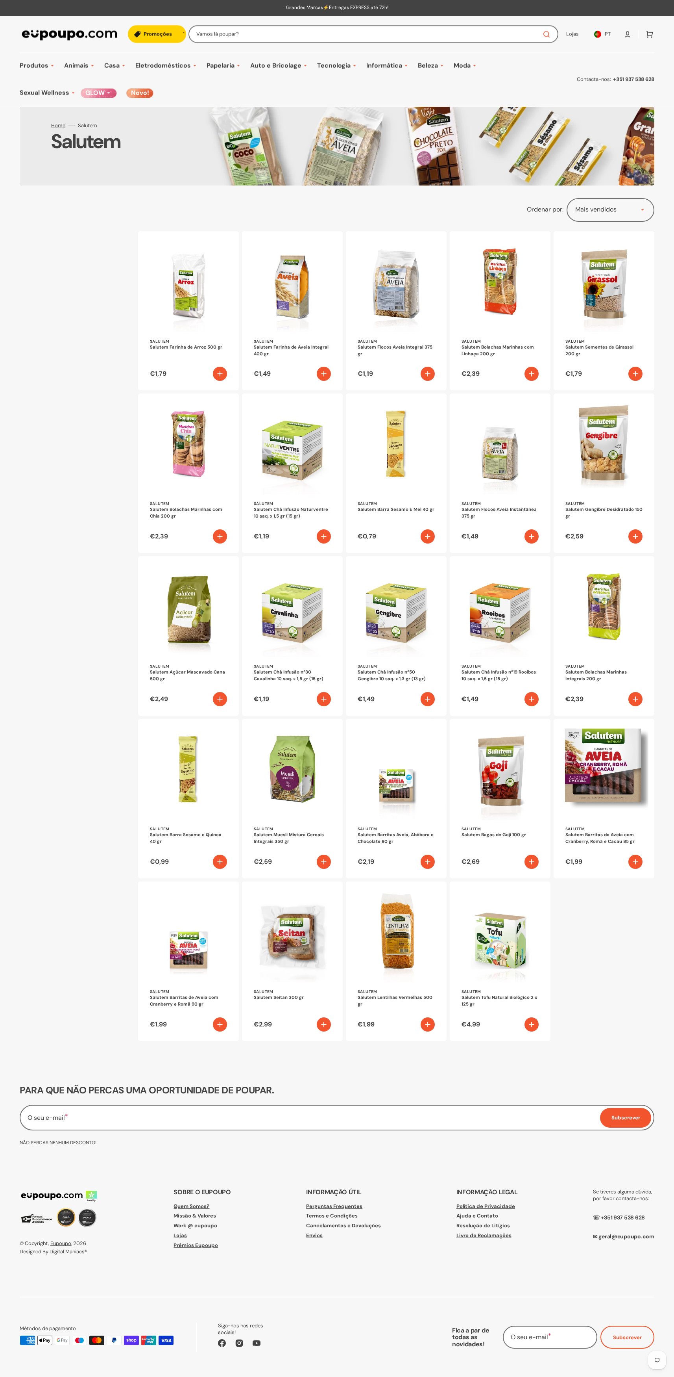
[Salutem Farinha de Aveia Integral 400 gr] (292, 311)
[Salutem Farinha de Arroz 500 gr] (188, 311)
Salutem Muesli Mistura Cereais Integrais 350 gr (289, 838)
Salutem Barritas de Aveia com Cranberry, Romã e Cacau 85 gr (600, 838)
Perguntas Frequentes (334, 1206)
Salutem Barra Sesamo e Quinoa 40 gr (186, 838)
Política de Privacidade (485, 1206)
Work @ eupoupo (195, 1225)
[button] (627, 34)
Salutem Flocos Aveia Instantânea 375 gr (499, 513)
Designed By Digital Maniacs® (53, 1251)
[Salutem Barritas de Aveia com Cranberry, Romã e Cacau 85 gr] (604, 798)
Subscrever (627, 1337)
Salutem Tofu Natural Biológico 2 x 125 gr (499, 1001)
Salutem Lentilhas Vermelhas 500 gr (395, 1001)
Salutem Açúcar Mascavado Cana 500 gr (187, 675)
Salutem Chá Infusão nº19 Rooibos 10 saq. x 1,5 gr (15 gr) (499, 675)
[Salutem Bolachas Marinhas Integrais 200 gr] (604, 636)
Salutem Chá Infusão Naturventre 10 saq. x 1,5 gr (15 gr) (291, 513)
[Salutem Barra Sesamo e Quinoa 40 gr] (188, 798)
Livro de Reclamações (484, 1235)
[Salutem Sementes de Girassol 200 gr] (604, 311)
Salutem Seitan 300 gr (279, 997)
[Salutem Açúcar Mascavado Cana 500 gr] (188, 636)
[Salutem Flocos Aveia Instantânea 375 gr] (500, 473)
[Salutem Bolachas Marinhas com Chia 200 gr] (188, 473)
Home (58, 125)
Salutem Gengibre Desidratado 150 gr (604, 513)
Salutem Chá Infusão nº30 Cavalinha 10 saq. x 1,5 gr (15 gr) (288, 675)
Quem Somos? (191, 1206)
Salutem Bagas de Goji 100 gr (494, 835)
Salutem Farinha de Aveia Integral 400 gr (291, 350)
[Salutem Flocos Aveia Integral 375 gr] (396, 311)
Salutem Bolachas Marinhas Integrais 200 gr (596, 675)
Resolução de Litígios (483, 1225)
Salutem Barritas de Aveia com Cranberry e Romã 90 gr (184, 1001)
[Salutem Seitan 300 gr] (292, 961)
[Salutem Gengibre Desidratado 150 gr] (604, 473)
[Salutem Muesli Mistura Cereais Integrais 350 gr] (292, 798)
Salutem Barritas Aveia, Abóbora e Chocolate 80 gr (396, 838)
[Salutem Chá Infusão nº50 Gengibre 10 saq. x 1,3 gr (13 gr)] (396, 636)
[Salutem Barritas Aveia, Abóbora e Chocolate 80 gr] (396, 798)
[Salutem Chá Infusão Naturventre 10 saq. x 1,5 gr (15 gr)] (292, 473)
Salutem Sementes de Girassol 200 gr (599, 350)
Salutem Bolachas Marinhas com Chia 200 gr (186, 513)
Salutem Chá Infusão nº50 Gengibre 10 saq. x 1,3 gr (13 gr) (392, 675)
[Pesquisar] (548, 34)
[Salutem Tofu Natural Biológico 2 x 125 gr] (500, 961)
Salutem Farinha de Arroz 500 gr (186, 347)
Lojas (180, 1235)
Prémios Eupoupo (196, 1245)
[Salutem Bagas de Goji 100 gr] (500, 798)
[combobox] (373, 34)
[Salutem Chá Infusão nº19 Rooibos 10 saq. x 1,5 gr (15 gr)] (500, 636)
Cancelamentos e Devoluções (343, 1225)
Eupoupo (60, 1243)
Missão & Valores (195, 1215)
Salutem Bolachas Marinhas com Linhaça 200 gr (498, 350)
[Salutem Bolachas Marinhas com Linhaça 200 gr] (500, 311)
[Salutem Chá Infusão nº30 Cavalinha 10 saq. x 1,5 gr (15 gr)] (292, 636)
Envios (314, 1235)
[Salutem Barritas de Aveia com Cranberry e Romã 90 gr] (188, 961)
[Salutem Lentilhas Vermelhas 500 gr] (396, 961)
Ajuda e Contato (477, 1215)
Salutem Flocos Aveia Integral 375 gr (395, 350)
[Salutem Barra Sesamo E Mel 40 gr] (396, 473)
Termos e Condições (332, 1215)
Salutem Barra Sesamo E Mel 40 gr (396, 509)
